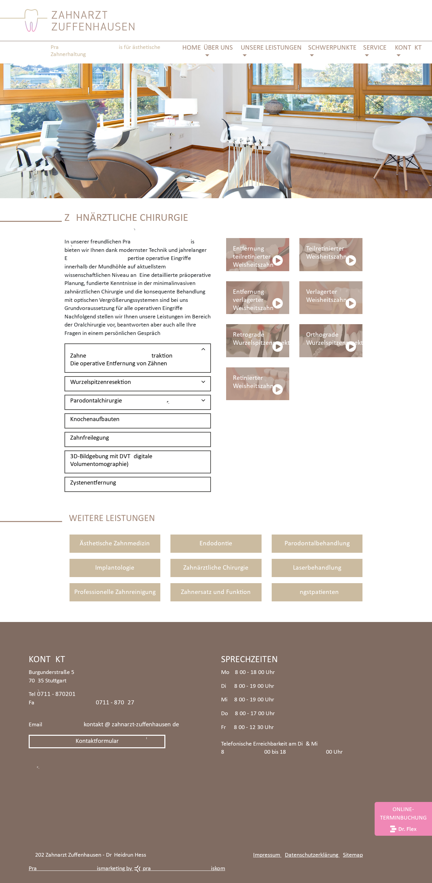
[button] (137, 357)
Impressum (267, 855)
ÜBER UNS (218, 47)
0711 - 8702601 (56, 694)
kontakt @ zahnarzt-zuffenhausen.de (131, 725)
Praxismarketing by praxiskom (127, 869)
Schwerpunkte (332, 47)
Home (191, 47)
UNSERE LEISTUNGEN (271, 47)
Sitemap (353, 855)
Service (374, 47)
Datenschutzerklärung (312, 855)
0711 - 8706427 (115, 703)
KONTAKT (408, 47)
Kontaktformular (97, 741)
